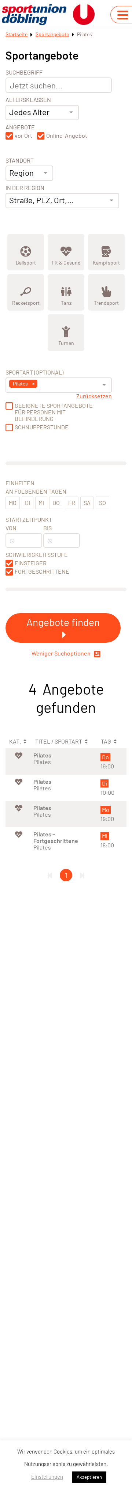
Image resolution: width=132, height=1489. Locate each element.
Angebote (20, 127)
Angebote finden (63, 622)
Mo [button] (12, 502)
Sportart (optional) (34, 372)
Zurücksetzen (94, 396)
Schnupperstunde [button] (42, 427)
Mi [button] (41, 502)
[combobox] (42, 112)
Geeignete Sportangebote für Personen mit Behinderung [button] (54, 412)
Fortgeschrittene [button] (42, 571)
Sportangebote (52, 34)
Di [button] (27, 502)
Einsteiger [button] (31, 563)
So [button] (102, 502)
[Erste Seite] (50, 875)
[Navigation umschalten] (123, 15)
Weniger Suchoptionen (62, 653)
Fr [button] (71, 502)
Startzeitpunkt (29, 519)
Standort (20, 160)
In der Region (25, 188)
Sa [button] (87, 502)
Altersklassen (28, 99)
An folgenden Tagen (36, 491)
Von (11, 528)
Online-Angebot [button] (66, 135)
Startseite (16, 34)
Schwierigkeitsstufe (37, 554)
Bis (47, 528)
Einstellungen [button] (47, 1476)
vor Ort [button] (23, 135)
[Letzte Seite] (82, 875)
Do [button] (56, 502)
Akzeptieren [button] (89, 1477)
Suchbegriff (24, 72)
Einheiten (20, 483)
